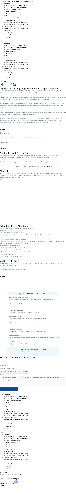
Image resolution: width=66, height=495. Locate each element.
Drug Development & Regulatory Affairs (17, 5)
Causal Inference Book (10, 26)
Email (1, 365)
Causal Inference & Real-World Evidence (17, 7)
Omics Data (9, 14)
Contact (8, 37)
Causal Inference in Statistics (38, 162)
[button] (33, 41)
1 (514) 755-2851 (10, 489)
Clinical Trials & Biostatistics (13, 9)
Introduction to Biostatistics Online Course (16, 28)
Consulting (7, 3)
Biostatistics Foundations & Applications (17, 24)
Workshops (7, 16)
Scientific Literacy (10, 20)
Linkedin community (46, 166)
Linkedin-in (3, 148)
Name (2, 361)
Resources (7, 30)
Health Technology (11, 11)
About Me (8, 35)
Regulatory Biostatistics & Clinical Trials (17, 22)
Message (2, 374)
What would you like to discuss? (9, 368)
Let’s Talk (2, 129)
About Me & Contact (9, 33)
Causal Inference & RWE (12, 18)
